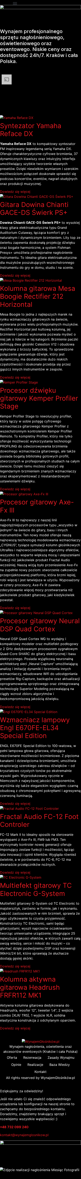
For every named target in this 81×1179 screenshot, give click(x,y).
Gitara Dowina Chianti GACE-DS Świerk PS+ (34, 209)
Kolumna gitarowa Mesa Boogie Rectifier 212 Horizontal (37, 296)
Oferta (12, 1057)
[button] (15, 3)
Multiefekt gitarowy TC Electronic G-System (36, 889)
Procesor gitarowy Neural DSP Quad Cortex (40, 625)
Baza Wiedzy (59, 1065)
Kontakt (40, 1072)
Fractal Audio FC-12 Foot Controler (39, 820)
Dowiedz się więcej (15, 191)
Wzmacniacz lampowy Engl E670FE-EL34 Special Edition (35, 728)
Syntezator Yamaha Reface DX (30, 130)
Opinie (16, 1065)
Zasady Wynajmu (61, 1057)
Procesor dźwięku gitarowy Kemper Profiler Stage (39, 398)
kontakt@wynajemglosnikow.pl (24, 1135)
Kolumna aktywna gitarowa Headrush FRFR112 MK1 (30, 987)
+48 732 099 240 (14, 1127)
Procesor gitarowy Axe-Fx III (37, 506)
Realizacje (35, 1065)
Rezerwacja (32, 1057)
